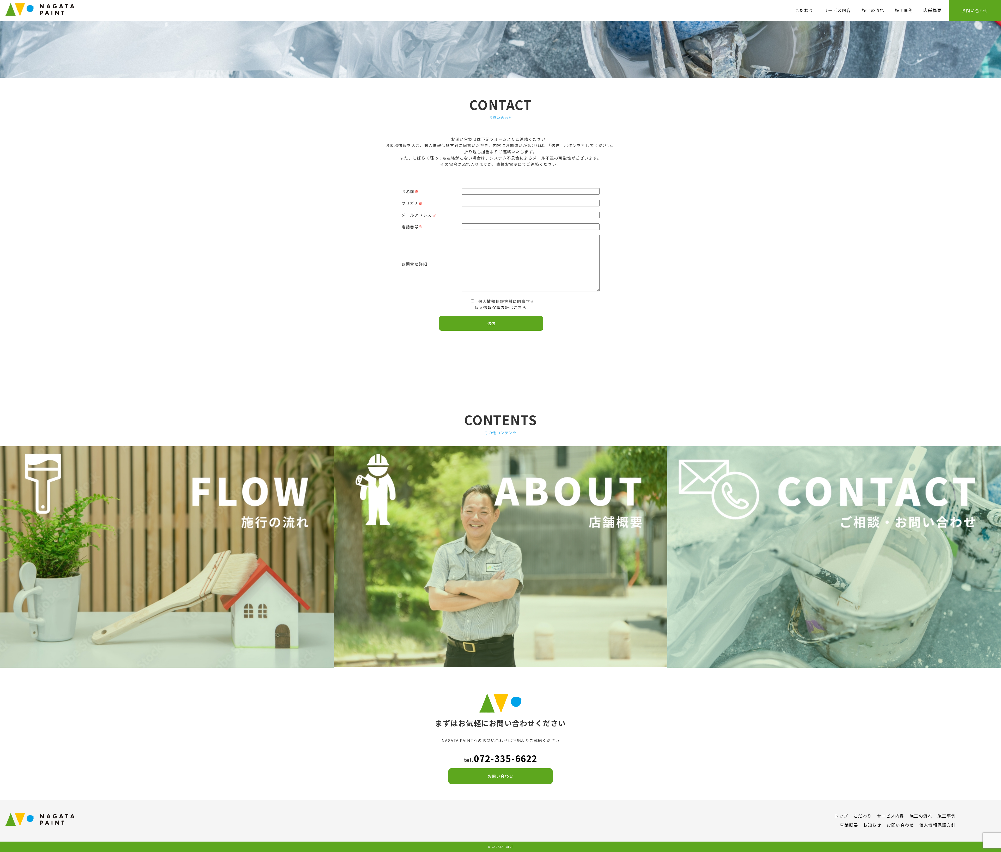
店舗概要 (932, 10)
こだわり (804, 10)
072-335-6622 (506, 758)
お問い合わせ (975, 10)
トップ (841, 816)
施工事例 (904, 10)
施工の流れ (873, 10)
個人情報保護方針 (937, 825)
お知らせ (872, 825)
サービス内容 (837, 10)
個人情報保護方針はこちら (500, 307)
